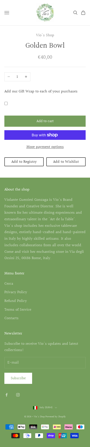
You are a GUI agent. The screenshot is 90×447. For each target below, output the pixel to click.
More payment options (45, 147)
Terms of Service (17, 310)
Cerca (8, 284)
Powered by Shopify (55, 417)
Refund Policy (15, 301)
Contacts (11, 318)
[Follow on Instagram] (18, 395)
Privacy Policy (15, 292)
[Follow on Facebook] (6, 395)
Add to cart (45, 121)
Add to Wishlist (66, 162)
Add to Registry (24, 162)
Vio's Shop (45, 35)
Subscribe (18, 378)
